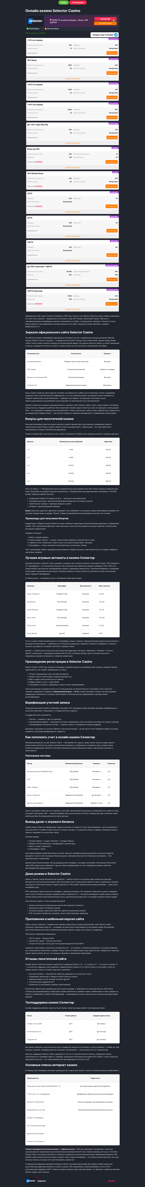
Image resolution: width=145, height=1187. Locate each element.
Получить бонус (105, 23)
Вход (63, 2)
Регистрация (78, 2)
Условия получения (72, 78)
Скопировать (111, 162)
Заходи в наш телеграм (103, 35)
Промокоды (112, 53)
